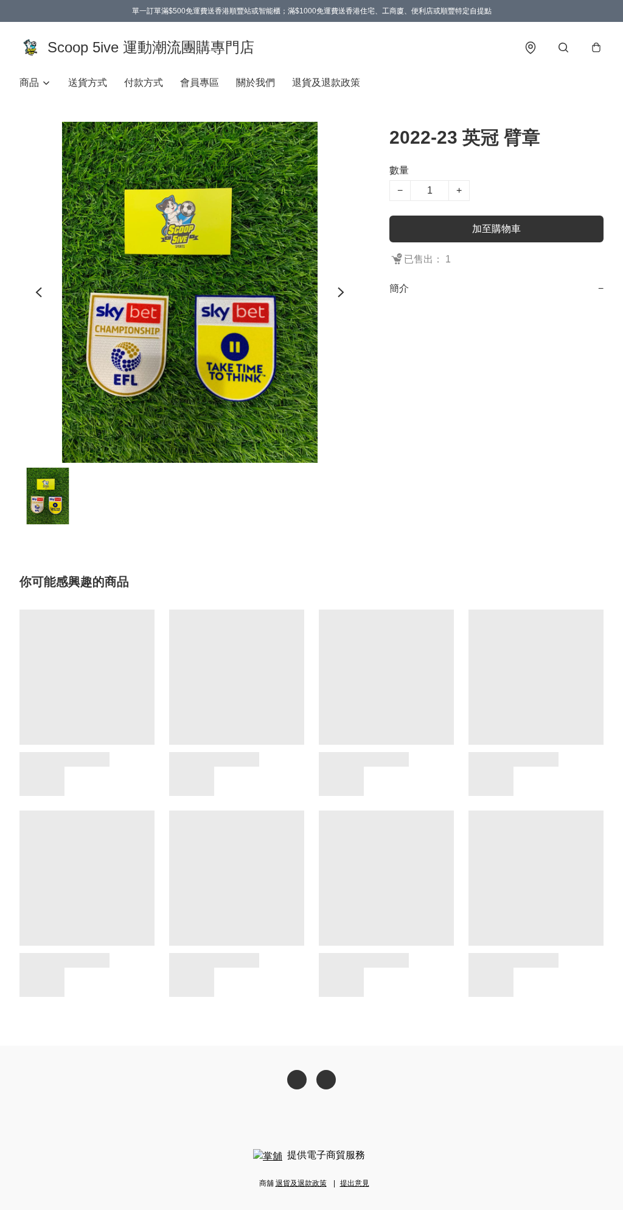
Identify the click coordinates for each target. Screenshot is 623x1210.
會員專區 (199, 82)
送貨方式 (87, 82)
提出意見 (354, 1183)
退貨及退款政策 (326, 82)
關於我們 (255, 82)
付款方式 (143, 82)
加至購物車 (496, 228)
